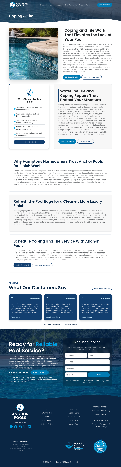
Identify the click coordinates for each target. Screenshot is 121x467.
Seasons (58, 5)
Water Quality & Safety (101, 410)
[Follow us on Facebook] (11, 426)
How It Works (69, 5)
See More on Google (52, 325)
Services (49, 5)
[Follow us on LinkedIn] (29, 426)
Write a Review (71, 325)
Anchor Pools (55, 462)
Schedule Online (71, 77)
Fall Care (74, 420)
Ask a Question (86, 141)
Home (42, 5)
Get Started (104, 5)
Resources (89, 5)
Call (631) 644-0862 (91, 77)
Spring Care (74, 413)
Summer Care (74, 416)
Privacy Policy (47, 424)
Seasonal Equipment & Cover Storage (101, 425)
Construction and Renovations (101, 415)
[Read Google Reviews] (15, 426)
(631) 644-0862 (20, 372)
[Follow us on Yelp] (24, 426)
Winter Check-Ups (101, 420)
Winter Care (74, 424)
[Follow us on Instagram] (20, 426)
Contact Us (47, 420)
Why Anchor (80, 5)
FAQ (47, 416)
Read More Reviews (102, 288)
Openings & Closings (100, 407)
